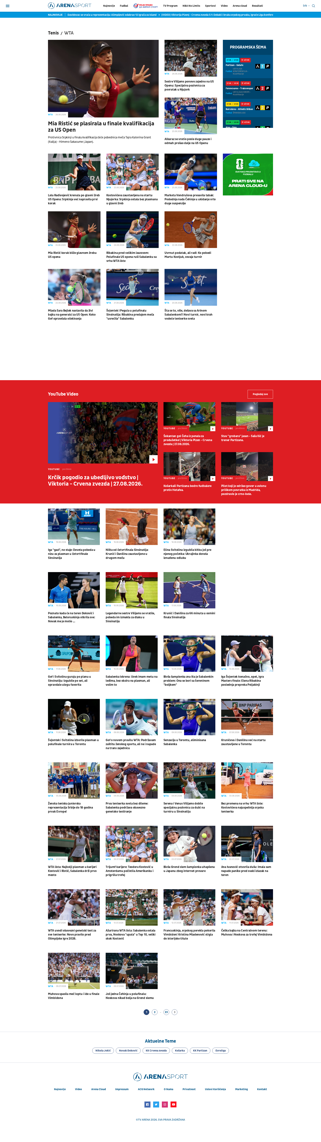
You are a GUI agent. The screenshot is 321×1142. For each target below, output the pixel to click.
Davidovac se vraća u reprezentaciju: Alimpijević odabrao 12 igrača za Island (112, 15)
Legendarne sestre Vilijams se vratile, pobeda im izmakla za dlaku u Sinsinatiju (130, 617)
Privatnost (189, 1089)
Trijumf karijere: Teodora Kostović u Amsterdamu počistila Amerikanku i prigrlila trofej (129, 871)
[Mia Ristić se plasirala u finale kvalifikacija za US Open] (103, 78)
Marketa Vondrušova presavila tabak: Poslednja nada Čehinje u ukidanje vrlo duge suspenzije (190, 199)
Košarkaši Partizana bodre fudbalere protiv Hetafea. (188, 488)
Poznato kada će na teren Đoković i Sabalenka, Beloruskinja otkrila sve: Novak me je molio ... (71, 617)
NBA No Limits (191, 6)
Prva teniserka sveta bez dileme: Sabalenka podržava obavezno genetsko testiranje (127, 808)
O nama (168, 1089)
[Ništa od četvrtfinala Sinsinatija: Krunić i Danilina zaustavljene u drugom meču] (131, 527)
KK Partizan (200, 1050)
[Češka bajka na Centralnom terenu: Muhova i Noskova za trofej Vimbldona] (247, 907)
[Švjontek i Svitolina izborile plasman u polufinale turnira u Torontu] (74, 717)
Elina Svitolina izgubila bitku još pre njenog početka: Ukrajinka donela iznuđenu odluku (187, 554)
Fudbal (124, 6)
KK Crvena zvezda (156, 1050)
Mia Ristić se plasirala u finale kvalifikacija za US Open (101, 126)
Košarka (180, 1050)
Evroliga (221, 1050)
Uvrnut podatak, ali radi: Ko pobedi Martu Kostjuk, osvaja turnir (188, 255)
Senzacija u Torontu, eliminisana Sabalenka (185, 742)
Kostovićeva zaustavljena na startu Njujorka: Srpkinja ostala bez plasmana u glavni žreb (132, 199)
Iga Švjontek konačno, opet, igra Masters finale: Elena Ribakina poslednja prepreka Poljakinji (242, 681)
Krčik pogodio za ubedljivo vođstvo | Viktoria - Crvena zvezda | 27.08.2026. (95, 480)
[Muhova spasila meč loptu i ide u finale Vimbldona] (74, 971)
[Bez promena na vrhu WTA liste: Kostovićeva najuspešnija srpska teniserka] (247, 780)
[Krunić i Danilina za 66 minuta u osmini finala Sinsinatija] (189, 590)
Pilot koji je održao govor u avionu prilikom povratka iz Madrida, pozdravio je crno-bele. (243, 490)
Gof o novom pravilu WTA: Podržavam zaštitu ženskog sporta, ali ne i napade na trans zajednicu (131, 744)
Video (224, 6)
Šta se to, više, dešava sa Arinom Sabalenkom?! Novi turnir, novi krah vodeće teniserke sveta (188, 315)
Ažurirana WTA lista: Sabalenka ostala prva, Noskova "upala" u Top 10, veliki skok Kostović (130, 935)
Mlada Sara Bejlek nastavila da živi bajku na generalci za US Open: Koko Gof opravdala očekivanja (72, 315)
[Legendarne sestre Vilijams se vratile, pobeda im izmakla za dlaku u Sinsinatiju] (131, 590)
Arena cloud (240, 6)
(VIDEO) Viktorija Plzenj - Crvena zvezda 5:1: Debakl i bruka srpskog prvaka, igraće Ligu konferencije (220, 15)
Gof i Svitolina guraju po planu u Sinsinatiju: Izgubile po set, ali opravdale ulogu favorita (69, 681)
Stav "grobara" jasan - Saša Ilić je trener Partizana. (242, 438)
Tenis (53, 33)
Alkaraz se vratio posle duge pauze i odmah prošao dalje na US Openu (188, 141)
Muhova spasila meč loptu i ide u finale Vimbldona (73, 996)
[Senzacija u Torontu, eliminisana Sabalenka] (189, 717)
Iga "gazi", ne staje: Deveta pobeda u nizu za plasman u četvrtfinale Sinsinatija (71, 554)
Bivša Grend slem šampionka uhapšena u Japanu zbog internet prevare (189, 869)
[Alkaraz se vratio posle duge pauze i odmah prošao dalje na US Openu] (191, 116)
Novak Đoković (128, 1050)
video (78, 1089)
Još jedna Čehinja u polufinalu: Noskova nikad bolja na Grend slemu (130, 996)
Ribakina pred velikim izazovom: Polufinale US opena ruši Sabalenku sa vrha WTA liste (131, 257)
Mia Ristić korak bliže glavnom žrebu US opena (72, 255)
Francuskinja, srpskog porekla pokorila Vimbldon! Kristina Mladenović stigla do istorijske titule (189, 935)
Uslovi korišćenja (215, 1089)
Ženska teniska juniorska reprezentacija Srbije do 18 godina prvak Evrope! (70, 808)
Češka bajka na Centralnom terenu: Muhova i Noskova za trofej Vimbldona (246, 933)
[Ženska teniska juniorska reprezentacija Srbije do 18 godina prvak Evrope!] (74, 780)
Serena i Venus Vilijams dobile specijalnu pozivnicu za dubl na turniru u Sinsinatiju (184, 808)
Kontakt (262, 1089)
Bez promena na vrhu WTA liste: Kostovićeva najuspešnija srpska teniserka (242, 808)
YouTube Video (63, 394)
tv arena (144, 1119)
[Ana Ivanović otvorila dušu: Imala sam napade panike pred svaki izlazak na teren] (247, 844)
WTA (50, 114)
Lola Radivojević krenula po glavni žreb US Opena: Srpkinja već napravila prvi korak (74, 199)
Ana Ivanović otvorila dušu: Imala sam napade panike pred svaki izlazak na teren (246, 871)
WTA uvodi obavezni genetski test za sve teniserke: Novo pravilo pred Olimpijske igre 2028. (72, 935)
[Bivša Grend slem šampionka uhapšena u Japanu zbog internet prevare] (189, 844)
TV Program (170, 6)
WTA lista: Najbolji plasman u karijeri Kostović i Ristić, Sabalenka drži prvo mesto (72, 871)
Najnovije (109, 6)
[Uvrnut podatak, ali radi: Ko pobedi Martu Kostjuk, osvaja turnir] (191, 229)
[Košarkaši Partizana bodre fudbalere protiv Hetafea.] (189, 466)
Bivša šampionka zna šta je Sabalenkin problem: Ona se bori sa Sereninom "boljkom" (188, 681)
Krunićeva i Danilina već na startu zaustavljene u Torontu (243, 742)
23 (166, 1012)
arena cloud (98, 1089)
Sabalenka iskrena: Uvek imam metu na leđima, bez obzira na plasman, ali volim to (131, 681)
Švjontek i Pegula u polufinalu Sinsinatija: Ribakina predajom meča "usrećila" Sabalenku (130, 315)
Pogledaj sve (260, 394)
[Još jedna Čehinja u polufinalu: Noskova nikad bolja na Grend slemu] (131, 971)
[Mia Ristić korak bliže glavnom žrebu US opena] (74, 229)
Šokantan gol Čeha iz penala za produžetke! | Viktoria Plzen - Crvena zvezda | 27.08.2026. (188, 440)
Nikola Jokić (103, 1050)
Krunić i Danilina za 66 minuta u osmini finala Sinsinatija (189, 615)
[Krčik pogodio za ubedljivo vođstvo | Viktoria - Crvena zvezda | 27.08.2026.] (103, 432)
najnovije (60, 1089)
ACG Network (146, 1089)
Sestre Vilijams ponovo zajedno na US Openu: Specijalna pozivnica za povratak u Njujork (189, 86)
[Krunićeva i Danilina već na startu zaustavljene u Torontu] (247, 717)
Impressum (122, 1089)
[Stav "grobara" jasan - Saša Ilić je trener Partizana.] (247, 416)
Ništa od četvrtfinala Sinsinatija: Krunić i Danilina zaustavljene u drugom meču (127, 554)
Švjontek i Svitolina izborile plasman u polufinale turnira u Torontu (73, 742)
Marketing (241, 1089)
